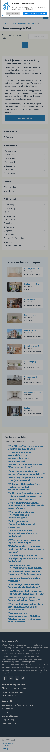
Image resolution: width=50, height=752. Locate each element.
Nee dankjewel (12, 13)
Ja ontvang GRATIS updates (35, 13)
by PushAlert (7, 16)
